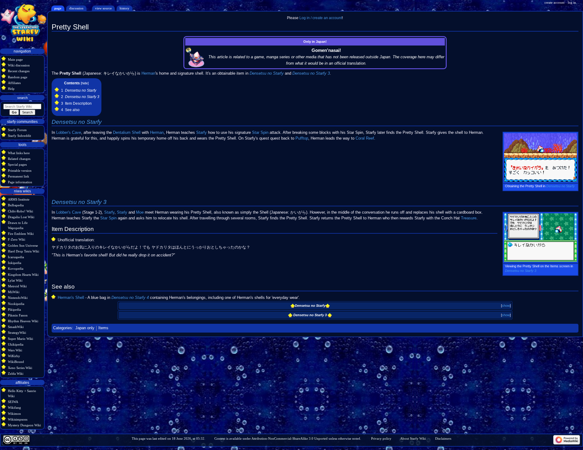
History (124, 8)
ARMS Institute (18, 199)
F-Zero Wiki (16, 239)
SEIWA (13, 402)
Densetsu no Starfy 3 (311, 73)
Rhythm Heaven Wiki (23, 321)
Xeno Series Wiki (20, 368)
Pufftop (301, 138)
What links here (19, 153)
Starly (122, 212)
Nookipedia (16, 304)
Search (22, 98)
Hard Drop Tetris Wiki (23, 251)
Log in (572, 2)
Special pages (17, 164)
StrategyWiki (17, 332)
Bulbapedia (16, 205)
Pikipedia (14, 309)
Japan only (84, 328)
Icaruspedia (16, 257)
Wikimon (14, 413)
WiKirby (14, 356)
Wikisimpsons (17, 419)
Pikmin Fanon (18, 315)
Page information (20, 182)
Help (11, 88)
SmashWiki (16, 327)
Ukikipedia (15, 344)
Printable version (20, 170)
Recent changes (18, 71)
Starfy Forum (17, 130)
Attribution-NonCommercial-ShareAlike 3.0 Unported (289, 438)
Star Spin (260, 132)
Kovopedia (15, 268)
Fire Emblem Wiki (21, 233)
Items (103, 328)
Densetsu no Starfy (267, 73)
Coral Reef (365, 138)
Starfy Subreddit (19, 135)
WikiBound (16, 362)
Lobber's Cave (68, 132)
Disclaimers (443, 438)
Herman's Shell (71, 298)
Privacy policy (381, 438)
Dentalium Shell (127, 132)
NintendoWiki (18, 297)
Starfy (201, 132)
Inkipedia (14, 263)
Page (57, 8)
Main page (15, 59)
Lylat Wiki (15, 280)
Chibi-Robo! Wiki (20, 211)
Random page (17, 77)
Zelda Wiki (15, 373)
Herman (148, 73)
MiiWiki (13, 292)
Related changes (19, 159)
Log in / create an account (320, 18)
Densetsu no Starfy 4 (130, 298)
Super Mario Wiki (20, 338)
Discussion (76, 8)
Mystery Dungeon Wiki (24, 425)
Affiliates (14, 83)
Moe (140, 212)
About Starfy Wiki (413, 438)
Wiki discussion (19, 65)
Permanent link (18, 176)
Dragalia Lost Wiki (21, 217)
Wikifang (14, 407)
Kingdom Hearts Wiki (23, 274)
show (506, 305)
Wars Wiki (15, 350)
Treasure (468, 218)
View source (103, 8)
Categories (62, 328)
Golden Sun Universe (23, 245)
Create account (554, 2)
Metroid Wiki (17, 286)
